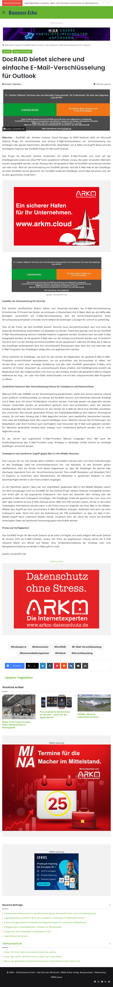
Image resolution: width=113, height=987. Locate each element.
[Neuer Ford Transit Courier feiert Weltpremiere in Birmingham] (18, 706)
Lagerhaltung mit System (16, 936)
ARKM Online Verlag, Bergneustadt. (76, 972)
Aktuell (18, 45)
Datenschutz (41, 646)
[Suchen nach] (109, 13)
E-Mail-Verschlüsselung (87, 646)
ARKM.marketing (56, 23)
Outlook (61, 653)
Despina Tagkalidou (12, 84)
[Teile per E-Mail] (78, 666)
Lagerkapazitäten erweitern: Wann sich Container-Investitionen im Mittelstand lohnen (44, 918)
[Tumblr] (50, 666)
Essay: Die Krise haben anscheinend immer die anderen (30, 952)
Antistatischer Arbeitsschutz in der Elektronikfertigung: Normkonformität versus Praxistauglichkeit (50, 913)
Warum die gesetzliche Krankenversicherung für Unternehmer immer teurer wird (42, 961)
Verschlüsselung (83, 653)
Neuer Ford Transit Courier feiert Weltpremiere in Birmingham (16, 725)
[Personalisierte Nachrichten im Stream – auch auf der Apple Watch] (56, 701)
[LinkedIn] (43, 666)
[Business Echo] (23, 12)
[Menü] (3, 13)
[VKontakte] (71, 666)
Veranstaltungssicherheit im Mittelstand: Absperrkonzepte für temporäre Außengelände (45, 922)
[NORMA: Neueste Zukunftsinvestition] (94, 702)
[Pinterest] (57, 666)
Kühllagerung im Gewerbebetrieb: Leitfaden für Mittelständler (33, 927)
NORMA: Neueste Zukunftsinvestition (88, 715)
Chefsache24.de (12, 943)
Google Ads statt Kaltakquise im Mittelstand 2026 (27, 931)
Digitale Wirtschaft (22, 51)
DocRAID (61, 646)
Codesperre (19, 646)
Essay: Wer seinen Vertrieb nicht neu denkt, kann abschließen (33, 956)
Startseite (9, 45)
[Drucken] (85, 666)
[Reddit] (64, 666)
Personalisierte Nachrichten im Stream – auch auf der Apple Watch (55, 714)
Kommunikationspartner (35, 653)
